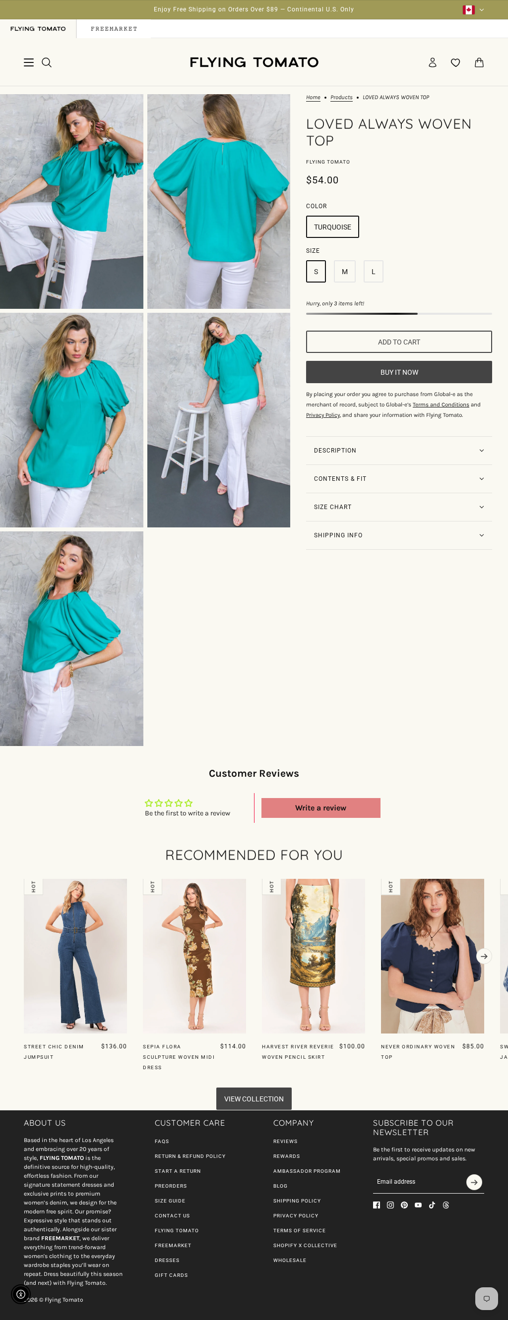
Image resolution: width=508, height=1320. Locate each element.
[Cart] (479, 62)
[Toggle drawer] (29, 62)
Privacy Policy (295, 1215)
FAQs (162, 1141)
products (341, 97)
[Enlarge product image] (71, 201)
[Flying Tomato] (254, 62)
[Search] (47, 62)
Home (313, 97)
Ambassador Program (307, 1171)
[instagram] (390, 1205)
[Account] (433, 62)
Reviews (285, 1141)
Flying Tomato (328, 162)
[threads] (446, 1205)
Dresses (167, 1260)
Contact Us (172, 1215)
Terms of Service (299, 1230)
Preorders (171, 1186)
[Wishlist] (455, 62)
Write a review (320, 807)
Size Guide (170, 1201)
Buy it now (399, 372)
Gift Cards (171, 1275)
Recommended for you (254, 854)
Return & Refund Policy (190, 1156)
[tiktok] (432, 1205)
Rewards (286, 1156)
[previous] (24, 887)
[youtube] (418, 1205)
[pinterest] (404, 1205)
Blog (280, 1186)
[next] (484, 956)
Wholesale (290, 1260)
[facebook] (376, 1205)
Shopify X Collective (305, 1245)
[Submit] (474, 1182)
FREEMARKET (173, 1245)
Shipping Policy (297, 1201)
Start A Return (178, 1171)
